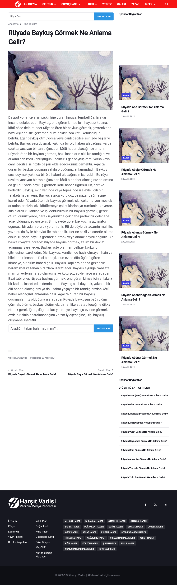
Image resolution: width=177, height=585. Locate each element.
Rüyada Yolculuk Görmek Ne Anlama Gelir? (143, 477)
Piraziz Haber (109, 532)
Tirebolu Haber (73, 538)
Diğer (148, 4)
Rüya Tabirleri (30, 24)
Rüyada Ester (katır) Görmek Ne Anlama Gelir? (144, 395)
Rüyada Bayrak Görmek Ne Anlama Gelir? (32, 374)
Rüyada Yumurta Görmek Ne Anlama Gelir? (143, 468)
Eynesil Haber (135, 527)
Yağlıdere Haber (96, 538)
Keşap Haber (89, 532)
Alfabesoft (93, 575)
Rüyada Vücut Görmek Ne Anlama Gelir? (141, 431)
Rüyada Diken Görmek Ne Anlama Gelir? (141, 404)
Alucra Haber (73, 521)
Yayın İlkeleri (15, 536)
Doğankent (42, 526)
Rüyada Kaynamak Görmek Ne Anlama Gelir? (144, 441)
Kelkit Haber (147, 538)
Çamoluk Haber (117, 521)
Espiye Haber (116, 527)
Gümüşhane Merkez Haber (79, 549)
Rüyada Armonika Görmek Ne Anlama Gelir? (143, 459)
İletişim (12, 521)
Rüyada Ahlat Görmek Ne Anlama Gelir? (141, 422)
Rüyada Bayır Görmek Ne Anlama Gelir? (90, 374)
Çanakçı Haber (139, 521)
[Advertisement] (144, 39)
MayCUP (41, 547)
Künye (11, 526)
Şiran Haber (109, 543)
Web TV (107, 4)
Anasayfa (30, 4)
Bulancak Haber (94, 521)
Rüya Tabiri (42, 531)
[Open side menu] (9, 4)
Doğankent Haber (94, 527)
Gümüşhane (69, 4)
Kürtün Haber (90, 543)
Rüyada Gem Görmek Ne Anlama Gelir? (141, 450)
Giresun (47, 4)
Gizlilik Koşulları (17, 542)
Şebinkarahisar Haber (133, 532)
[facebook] (145, 504)
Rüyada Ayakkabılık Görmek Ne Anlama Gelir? (144, 413)
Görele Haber (155, 527)
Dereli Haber (72, 527)
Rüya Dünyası (43, 542)
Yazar (135, 4)
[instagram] (165, 504)
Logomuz (13, 531)
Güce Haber (71, 532)
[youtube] (155, 504)
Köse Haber (71, 543)
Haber (90, 4)
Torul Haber (128, 543)
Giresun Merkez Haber (122, 538)
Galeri (121, 4)
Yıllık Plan (41, 521)
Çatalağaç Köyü (45, 536)
